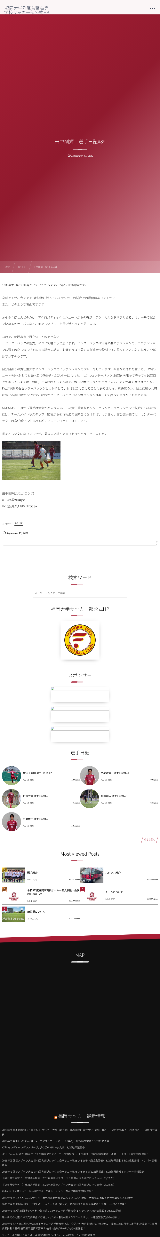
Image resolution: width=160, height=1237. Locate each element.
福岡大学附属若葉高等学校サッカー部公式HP (26, 10)
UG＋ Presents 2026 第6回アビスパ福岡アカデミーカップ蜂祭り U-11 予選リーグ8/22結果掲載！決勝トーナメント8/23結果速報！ (75, 1154)
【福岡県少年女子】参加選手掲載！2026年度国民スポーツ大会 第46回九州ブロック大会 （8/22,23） (59, 1178)
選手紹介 (32, 872)
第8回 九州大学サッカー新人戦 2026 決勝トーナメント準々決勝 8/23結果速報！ (48, 1191)
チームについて (114, 892)
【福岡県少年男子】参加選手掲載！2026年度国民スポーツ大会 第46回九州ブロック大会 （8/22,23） (59, 1184)
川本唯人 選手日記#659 (114, 796)
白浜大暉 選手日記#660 (36, 796)
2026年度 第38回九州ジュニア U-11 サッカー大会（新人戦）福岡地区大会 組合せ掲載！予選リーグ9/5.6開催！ (64, 1204)
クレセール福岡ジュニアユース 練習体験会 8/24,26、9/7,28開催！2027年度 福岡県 (48, 1235)
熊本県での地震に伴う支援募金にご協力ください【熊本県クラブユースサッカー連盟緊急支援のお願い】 (61, 1217)
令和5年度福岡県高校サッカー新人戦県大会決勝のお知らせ (53, 892)
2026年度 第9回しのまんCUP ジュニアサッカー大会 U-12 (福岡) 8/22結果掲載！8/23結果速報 (55, 1141)
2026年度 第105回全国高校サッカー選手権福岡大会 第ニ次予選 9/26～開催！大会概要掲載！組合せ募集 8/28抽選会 (67, 1198)
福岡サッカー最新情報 (82, 1115)
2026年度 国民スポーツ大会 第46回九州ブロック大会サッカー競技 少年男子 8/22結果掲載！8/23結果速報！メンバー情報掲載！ (74, 1171)
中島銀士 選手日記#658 (36, 819)
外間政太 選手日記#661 (115, 773)
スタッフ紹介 (113, 872)
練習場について (36, 911)
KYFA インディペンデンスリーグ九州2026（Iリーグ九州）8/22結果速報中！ (44, 1147)
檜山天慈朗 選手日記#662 (37, 773)
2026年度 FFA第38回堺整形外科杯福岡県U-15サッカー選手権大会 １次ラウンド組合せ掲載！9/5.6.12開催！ (62, 1210)
